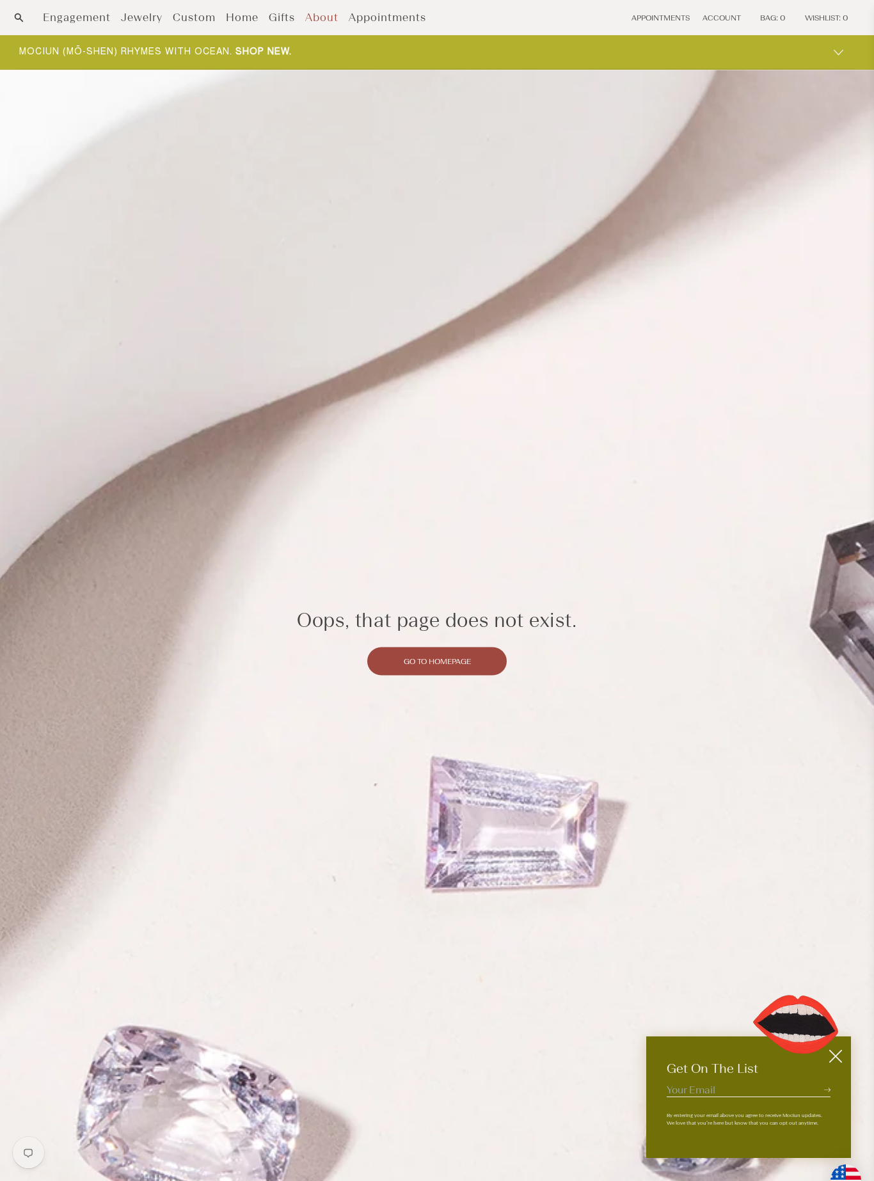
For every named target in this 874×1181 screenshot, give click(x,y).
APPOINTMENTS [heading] (661, 18)
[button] (19, 17)
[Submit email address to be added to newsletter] (827, 1089)
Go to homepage (437, 660)
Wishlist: (826, 18)
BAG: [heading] (773, 18)
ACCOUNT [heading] (722, 18)
